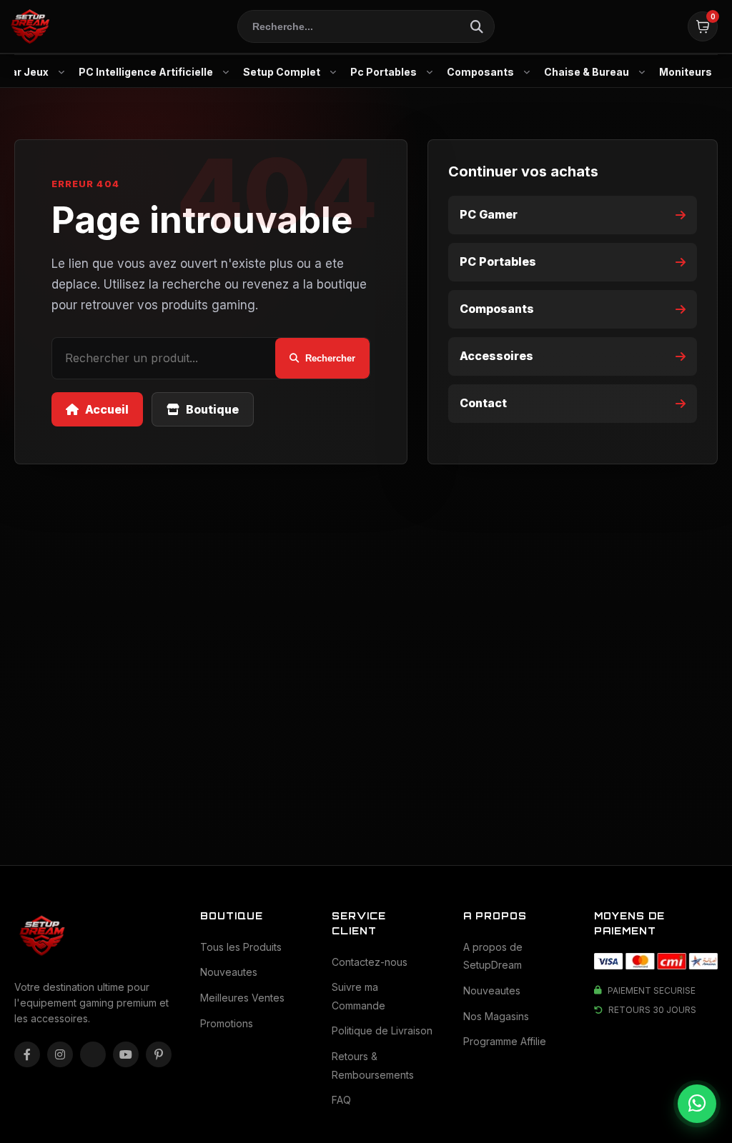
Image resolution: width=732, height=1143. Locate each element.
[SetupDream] (29, 27)
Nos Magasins (496, 1016)
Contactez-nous (369, 962)
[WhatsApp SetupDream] (697, 1103)
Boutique (212, 409)
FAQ (341, 1100)
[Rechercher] (477, 26)
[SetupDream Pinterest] (159, 1054)
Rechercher (330, 358)
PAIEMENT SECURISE (652, 990)
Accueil (107, 409)
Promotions (226, 1023)
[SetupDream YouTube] (126, 1054)
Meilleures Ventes (242, 998)
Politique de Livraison (382, 1030)
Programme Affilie (504, 1041)
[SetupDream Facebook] (27, 1054)
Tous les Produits (241, 947)
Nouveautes (228, 972)
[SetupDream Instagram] (60, 1054)
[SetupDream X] (93, 1054)
